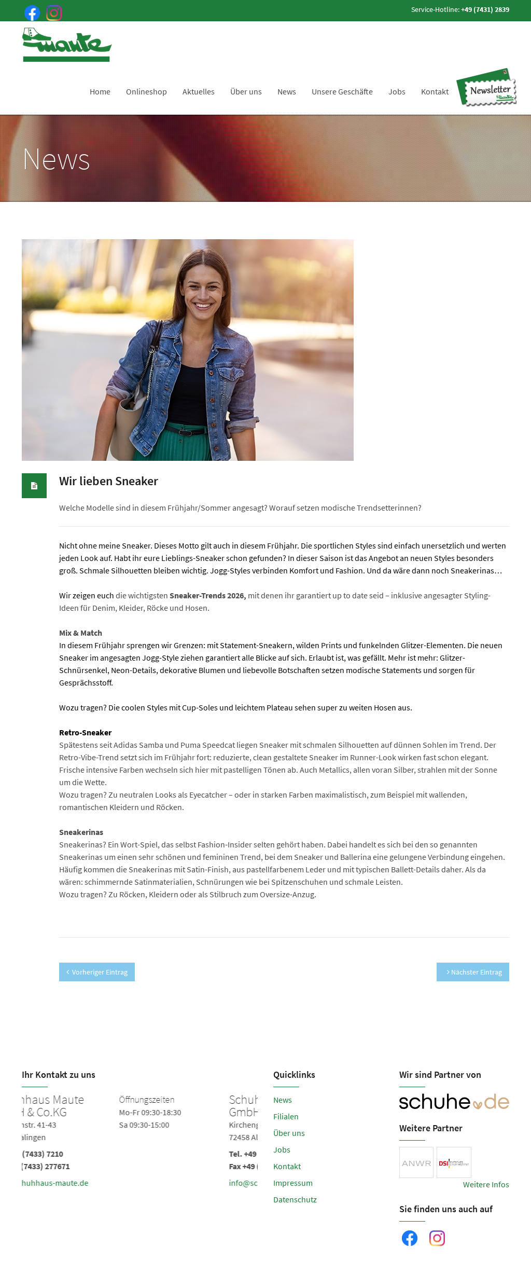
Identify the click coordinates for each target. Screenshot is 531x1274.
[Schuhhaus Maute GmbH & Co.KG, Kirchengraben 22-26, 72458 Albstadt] (141, 1143)
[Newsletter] (486, 87)
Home (100, 91)
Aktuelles (199, 91)
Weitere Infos (486, 1184)
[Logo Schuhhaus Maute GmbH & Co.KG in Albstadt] (68, 44)
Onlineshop (146, 91)
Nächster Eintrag (476, 972)
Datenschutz (295, 1199)
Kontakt (435, 91)
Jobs (397, 91)
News (286, 91)
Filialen (286, 1116)
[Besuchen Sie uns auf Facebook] (30, 12)
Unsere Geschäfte (342, 91)
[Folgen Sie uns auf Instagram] (52, 12)
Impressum (293, 1182)
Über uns (246, 91)
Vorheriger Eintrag (100, 972)
